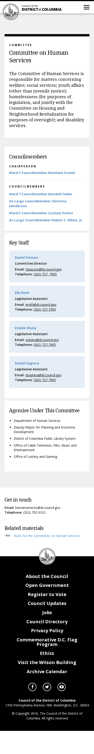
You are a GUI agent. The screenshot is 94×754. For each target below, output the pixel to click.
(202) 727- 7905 (45, 274)
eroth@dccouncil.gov (41, 304)
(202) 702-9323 (34, 512)
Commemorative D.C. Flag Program (47, 642)
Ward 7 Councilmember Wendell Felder (40, 194)
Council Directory (47, 621)
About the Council (47, 576)
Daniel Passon (26, 257)
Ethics (47, 653)
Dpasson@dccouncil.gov (44, 269)
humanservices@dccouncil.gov (37, 507)
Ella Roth (22, 292)
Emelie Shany (26, 328)
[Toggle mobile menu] (86, 6)
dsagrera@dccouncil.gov (43, 375)
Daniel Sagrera (27, 363)
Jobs (47, 612)
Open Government (47, 585)
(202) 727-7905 (45, 309)
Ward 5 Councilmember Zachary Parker (41, 213)
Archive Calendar (47, 671)
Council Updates (47, 603)
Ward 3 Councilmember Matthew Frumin (42, 173)
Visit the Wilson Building (47, 662)
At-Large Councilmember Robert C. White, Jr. (46, 220)
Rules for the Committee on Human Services (47, 536)
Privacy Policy (47, 630)
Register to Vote (47, 594)
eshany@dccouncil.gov (42, 340)
